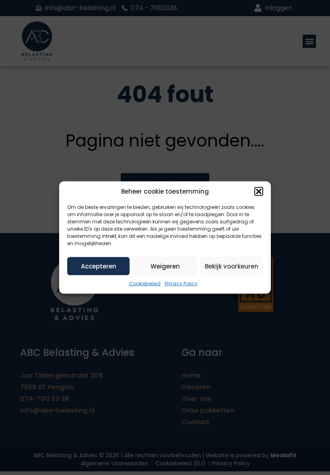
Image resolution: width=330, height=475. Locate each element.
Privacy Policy (181, 283)
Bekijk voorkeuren (231, 266)
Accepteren (98, 266)
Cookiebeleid (145, 283)
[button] (259, 192)
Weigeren (165, 266)
